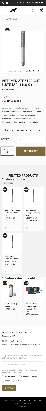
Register (39, 3)
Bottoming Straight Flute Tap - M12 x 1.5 (12, 212)
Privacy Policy (23, 407)
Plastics (18, 381)
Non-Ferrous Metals (29, 376)
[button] (5, 228)
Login (29, 3)
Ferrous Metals (10, 376)
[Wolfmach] (13, 10)
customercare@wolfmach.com (25, 345)
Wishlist (7, 150)
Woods (7, 381)
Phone (5, 341)
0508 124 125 (15, 341)
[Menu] (4, 10)
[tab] (23, 130)
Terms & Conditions (23, 404)
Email (5, 345)
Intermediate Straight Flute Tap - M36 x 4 (33, 212)
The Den (20, 3)
